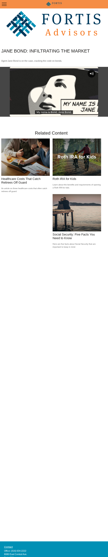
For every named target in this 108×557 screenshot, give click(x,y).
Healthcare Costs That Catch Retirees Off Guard (20, 180)
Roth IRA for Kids (64, 179)
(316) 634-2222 (18, 551)
